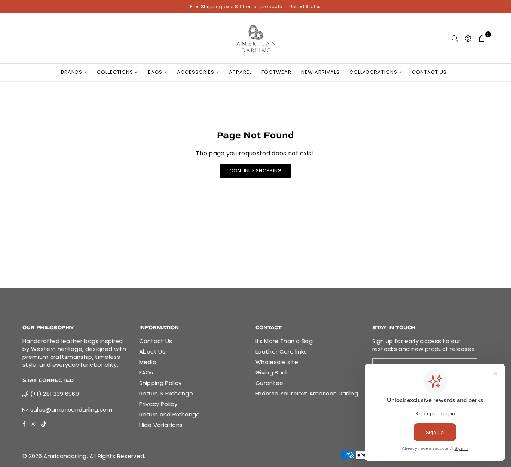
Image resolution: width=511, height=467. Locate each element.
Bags (156, 72)
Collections (116, 72)
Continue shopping (255, 170)
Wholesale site (277, 362)
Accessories (196, 72)
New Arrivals (320, 72)
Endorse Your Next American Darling (307, 393)
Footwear (276, 72)
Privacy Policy (158, 404)
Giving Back (272, 372)
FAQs (146, 372)
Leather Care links (281, 351)
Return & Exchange (166, 393)
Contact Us (155, 341)
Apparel (240, 72)
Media (148, 362)
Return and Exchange (169, 414)
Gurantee (270, 383)
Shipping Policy (160, 383)
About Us (152, 351)
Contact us (429, 72)
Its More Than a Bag (284, 341)
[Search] (455, 38)
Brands (72, 72)
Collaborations (374, 72)
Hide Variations (161, 425)
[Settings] (468, 38)
